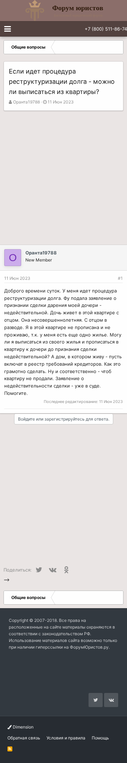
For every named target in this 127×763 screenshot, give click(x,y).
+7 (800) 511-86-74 (106, 29)
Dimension (23, 727)
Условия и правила (66, 737)
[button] (7, 29)
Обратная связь (23, 737)
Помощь (100, 737)
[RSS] (9, 748)
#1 (120, 278)
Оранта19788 (26, 102)
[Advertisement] (63, 177)
